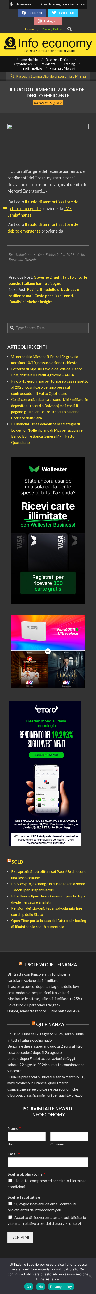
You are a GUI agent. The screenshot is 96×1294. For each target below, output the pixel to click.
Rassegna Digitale (48, 102)
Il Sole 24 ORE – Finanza (50, 964)
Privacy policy (61, 1287)
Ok (29, 1287)
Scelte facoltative (24, 1197)
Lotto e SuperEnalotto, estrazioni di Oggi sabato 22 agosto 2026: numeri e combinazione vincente (46, 1064)
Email (14, 1153)
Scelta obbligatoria (26, 1174)
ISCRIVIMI (20, 1237)
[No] (89, 1276)
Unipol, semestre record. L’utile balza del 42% (43, 1011)
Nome (12, 1144)
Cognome (57, 1144)
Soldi (18, 862)
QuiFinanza (50, 1024)
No (40, 1287)
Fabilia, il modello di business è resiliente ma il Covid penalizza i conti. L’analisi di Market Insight (44, 295)
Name (14, 1128)
